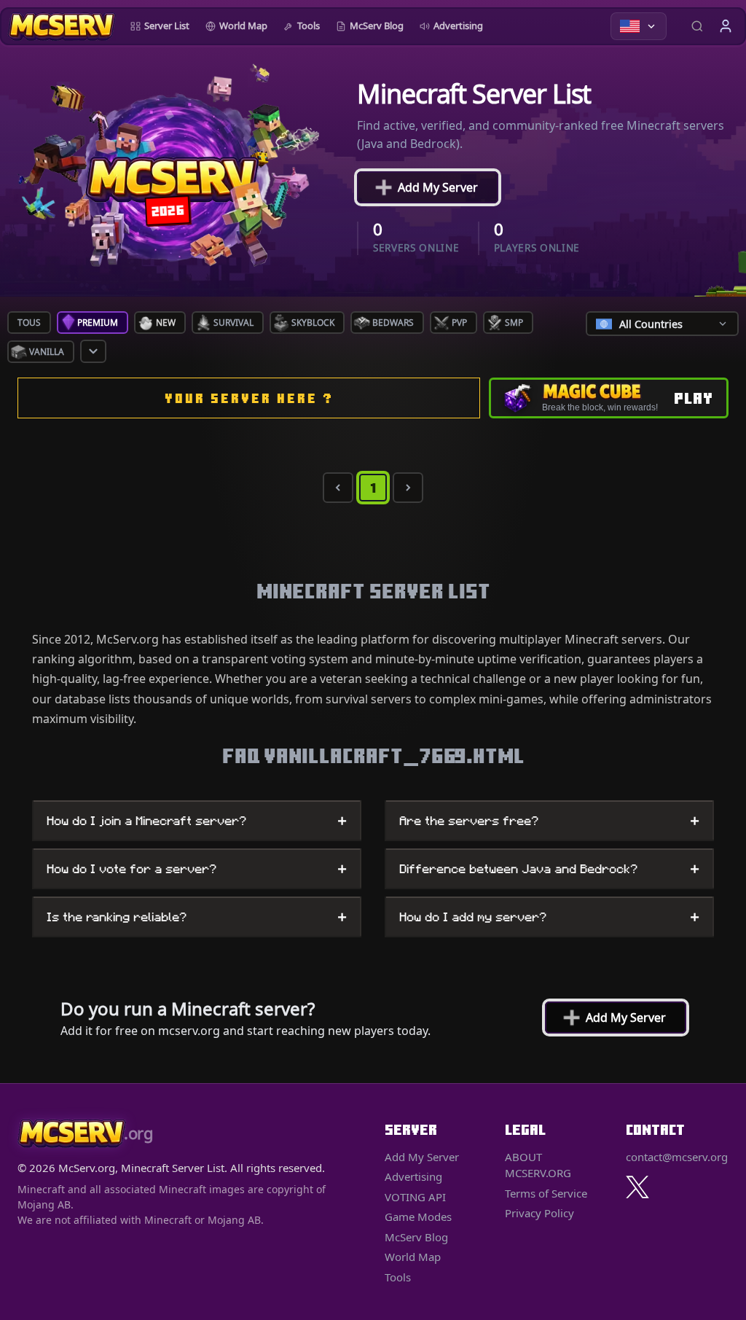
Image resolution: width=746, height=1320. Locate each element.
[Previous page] (338, 487)
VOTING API (415, 1197)
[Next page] (408, 487)
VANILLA (46, 351)
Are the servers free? (549, 820)
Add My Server (427, 187)
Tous (29, 322)
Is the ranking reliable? (197, 917)
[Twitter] (637, 1187)
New (166, 322)
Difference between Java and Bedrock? (549, 869)
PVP (459, 322)
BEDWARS (393, 322)
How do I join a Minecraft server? (197, 820)
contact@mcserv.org (677, 1156)
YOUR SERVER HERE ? (249, 398)
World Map (243, 25)
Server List (166, 25)
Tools (308, 25)
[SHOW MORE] (93, 351)
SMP (514, 322)
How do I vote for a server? (197, 869)
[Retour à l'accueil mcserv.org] (61, 26)
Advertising (458, 25)
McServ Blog (377, 25)
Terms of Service (546, 1193)
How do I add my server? (549, 917)
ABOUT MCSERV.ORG (538, 1165)
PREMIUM (97, 322)
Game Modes (418, 1216)
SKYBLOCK (312, 322)
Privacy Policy (539, 1213)
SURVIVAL (233, 322)
